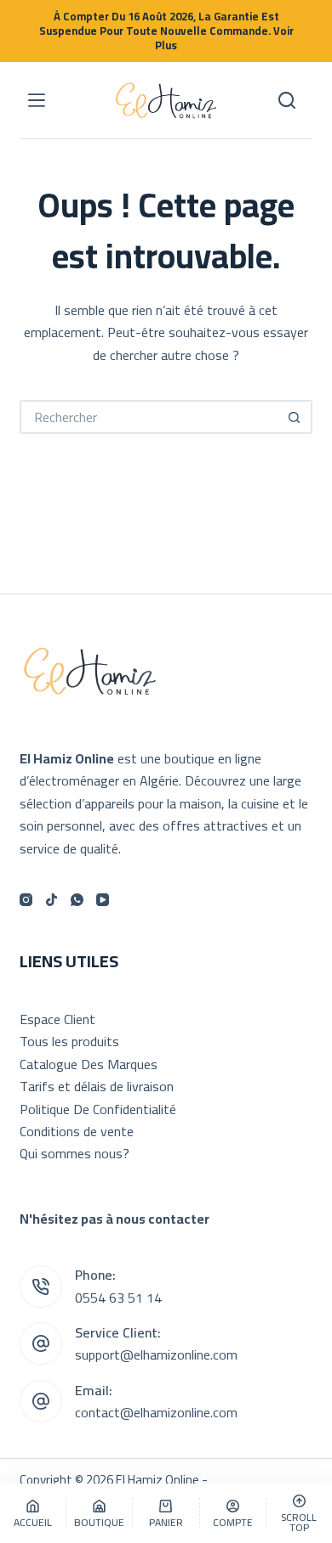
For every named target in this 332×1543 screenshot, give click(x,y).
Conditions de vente (77, 1131)
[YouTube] (102, 899)
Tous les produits (69, 1041)
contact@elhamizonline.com (156, 1412)
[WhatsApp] (77, 899)
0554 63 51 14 (118, 1297)
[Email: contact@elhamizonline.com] (41, 1401)
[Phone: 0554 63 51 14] (41, 1286)
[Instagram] (26, 899)
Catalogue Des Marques (88, 1064)
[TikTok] (51, 899)
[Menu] (36, 100)
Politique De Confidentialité (98, 1109)
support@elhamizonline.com (156, 1354)
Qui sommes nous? (74, 1153)
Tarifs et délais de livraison (97, 1086)
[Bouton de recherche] (295, 417)
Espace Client (57, 1019)
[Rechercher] (286, 100)
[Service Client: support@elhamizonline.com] (41, 1343)
